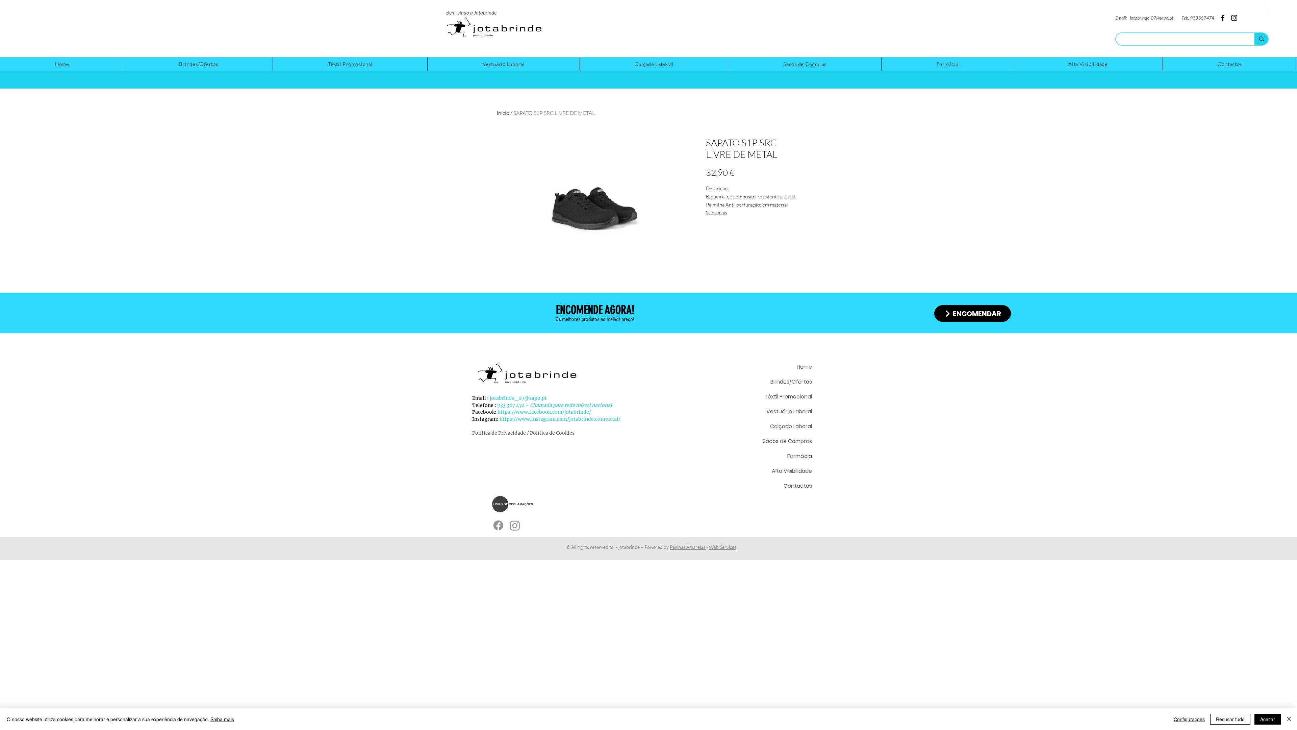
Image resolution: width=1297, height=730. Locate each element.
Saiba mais (716, 212)
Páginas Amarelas (688, 547)
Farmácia (799, 456)
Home (804, 367)
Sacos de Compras (787, 441)
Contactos (798, 486)
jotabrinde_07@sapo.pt (1151, 18)
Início (503, 113)
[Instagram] (1268, 8)
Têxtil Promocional (788, 396)
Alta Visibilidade (792, 471)
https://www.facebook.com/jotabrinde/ (544, 412)
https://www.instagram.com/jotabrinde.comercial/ (560, 419)
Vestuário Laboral (789, 411)
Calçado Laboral (791, 426)
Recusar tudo (1230, 719)
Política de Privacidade (499, 433)
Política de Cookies (552, 433)
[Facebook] (1281, 8)
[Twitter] (1254, 8)
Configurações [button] (1189, 719)
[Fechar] (1289, 719)
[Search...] (1261, 39)
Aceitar (1267, 719)
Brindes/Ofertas (791, 382)
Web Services (722, 547)
